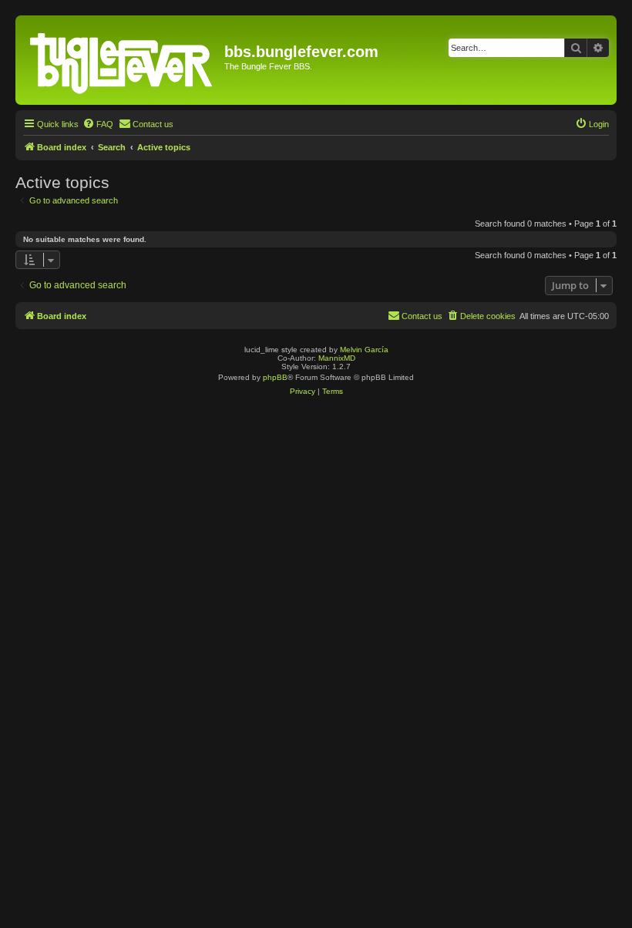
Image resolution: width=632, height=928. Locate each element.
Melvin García (364, 349)
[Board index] (121, 60)
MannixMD (336, 358)
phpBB (275, 377)
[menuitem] (97, 124)
